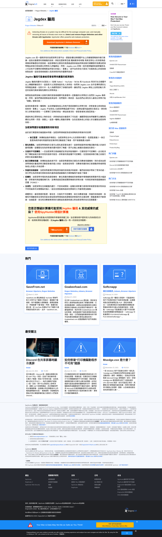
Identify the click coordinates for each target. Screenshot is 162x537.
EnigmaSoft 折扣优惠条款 (125, 492)
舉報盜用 (97, 487)
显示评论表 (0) (32, 248)
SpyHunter (28, 479)
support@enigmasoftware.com (58, 444)
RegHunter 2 (29, 482)
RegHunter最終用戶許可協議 (125, 482)
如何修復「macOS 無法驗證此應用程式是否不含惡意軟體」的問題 (123, 195)
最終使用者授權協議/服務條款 (54, 465)
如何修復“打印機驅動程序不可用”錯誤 (121, 161)
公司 (80, 4)
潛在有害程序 (108, 291)
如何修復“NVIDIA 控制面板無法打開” (121, 173)
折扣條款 (125, 423)
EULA (71, 51)
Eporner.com (113, 60)
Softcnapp (110, 286)
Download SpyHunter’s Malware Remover (63, 42)
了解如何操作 (42, 425)
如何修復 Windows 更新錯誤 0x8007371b (122, 200)
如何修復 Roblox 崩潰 (116, 190)
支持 (72, 4)
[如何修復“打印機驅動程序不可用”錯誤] (81, 347)
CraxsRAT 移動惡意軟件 (117, 72)
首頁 (45, 4)
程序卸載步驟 (33, 503)
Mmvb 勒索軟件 (115, 107)
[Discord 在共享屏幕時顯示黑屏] (42, 347)
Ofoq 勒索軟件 (114, 111)
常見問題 (72, 416)
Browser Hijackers (33, 291)
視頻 (49, 484)
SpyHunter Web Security (32, 484)
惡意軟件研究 (62, 4)
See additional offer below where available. (54, 51)
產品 (52, 4)
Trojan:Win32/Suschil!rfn (117, 86)
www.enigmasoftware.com (41, 436)
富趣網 (112, 68)
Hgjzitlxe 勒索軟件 (115, 118)
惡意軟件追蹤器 (52, 482)
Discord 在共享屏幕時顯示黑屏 (119, 165)
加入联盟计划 (98, 482)
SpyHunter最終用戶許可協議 (125, 479)
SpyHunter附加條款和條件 (64, 503)
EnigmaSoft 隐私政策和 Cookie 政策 (126, 485)
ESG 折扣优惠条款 (122, 495)
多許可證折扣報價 (80, 229)
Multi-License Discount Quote (98, 3)
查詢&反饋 (97, 484)
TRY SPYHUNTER (114, 525)
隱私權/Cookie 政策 (116, 423)
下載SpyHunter (56, 230)
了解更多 (61, 534)
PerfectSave (113, 144)
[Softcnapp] (119, 274)
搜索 (112, 4)
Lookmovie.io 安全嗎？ (117, 169)
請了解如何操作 (123, 465)
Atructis (112, 93)
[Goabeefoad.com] (81, 274)
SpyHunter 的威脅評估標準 (47, 503)
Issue (28, 368)
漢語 (122, 4)
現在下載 (114, 33)
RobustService (114, 140)
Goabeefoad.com (76, 286)
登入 (133, 4)
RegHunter (74, 487)
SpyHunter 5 (75, 479)
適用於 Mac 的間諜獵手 (78, 482)
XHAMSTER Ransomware (118, 64)
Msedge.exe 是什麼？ (117, 359)
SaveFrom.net (35, 286)
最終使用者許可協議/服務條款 (76, 456)
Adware (82, 291)
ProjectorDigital (114, 136)
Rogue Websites (40, 11)
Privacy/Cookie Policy (84, 51)
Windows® (71, 47)
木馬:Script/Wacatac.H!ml (117, 97)
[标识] (31, 3)
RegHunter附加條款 (78, 503)
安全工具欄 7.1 (114, 89)
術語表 (50, 487)
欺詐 (111, 82)
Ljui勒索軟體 (113, 122)
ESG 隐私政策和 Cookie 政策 (126, 489)
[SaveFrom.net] (42, 274)
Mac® (79, 47)
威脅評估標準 (100, 465)
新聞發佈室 (97, 479)
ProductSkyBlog (115, 147)
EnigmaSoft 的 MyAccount (89, 444)
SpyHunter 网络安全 (77, 484)
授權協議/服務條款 (105, 423)
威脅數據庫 (29, 11)
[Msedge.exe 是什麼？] (119, 347)
